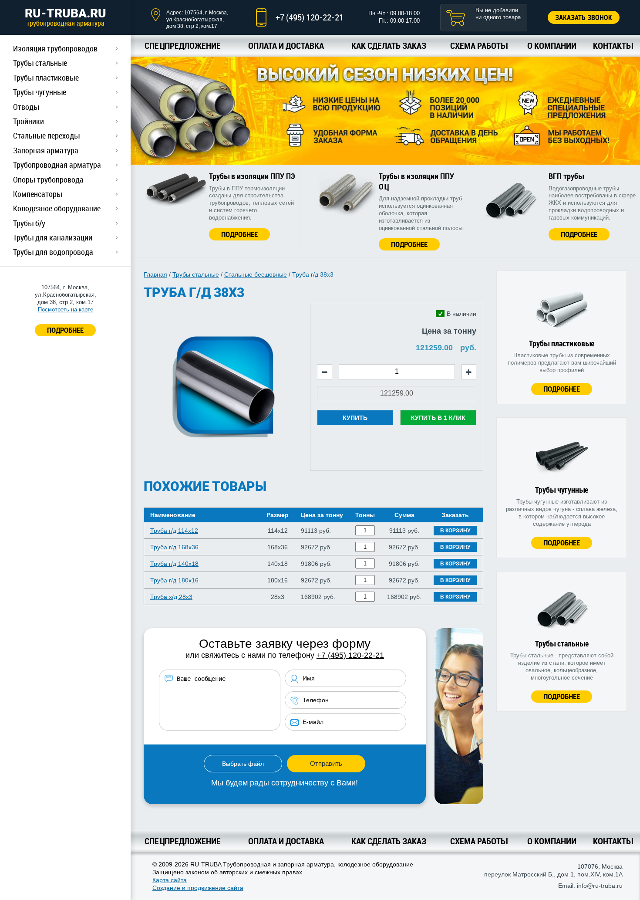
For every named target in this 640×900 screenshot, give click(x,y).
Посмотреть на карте (65, 309)
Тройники (28, 121)
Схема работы (478, 45)
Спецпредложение (183, 45)
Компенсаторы (37, 194)
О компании (551, 45)
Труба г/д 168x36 (174, 547)
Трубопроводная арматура (57, 164)
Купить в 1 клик (438, 417)
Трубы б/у (29, 223)
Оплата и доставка (286, 45)
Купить (355, 417)
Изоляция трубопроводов (55, 48)
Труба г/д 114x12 (174, 530)
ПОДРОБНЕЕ (65, 330)
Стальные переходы (46, 135)
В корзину (455, 531)
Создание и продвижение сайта (197, 887)
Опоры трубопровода (48, 179)
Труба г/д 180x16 (174, 580)
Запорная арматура (45, 150)
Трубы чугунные (39, 92)
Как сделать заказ (388, 45)
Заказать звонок (583, 17)
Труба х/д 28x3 (171, 596)
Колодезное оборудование (57, 208)
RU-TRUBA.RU (65, 17)
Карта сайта (169, 879)
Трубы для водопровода (53, 252)
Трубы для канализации (52, 237)
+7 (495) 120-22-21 (310, 17)
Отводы (26, 107)
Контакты (613, 45)
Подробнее (239, 234)
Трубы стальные (40, 63)
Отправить (326, 763)
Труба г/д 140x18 (174, 563)
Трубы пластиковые (46, 77)
